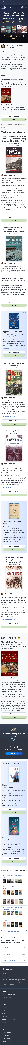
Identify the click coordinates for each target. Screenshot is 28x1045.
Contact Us (5, 1016)
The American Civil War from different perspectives (12, 887)
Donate (4, 1022)
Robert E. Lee (6, 954)
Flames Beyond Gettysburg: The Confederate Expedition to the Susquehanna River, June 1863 (14, 229)
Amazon (14, 119)
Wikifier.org (14, 976)
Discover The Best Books (8, 994)
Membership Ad (23, 312)
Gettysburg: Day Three (14, 431)
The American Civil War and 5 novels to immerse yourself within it (12, 908)
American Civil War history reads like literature (12, 919)
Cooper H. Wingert (19, 22)
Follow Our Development (8, 997)
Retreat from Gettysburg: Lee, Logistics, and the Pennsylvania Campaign (14, 560)
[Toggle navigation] (25, 7)
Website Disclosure (7, 1041)
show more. (12, 113)
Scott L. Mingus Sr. (14, 233)
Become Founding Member (9, 1019)
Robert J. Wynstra (15, 145)
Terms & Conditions (7, 1038)
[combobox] (18, 7)
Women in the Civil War (8, 898)
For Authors (5, 1010)
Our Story (4, 1007)
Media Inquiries (6, 1013)
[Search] (18, 7)
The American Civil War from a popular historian (12, 876)
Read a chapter (15, 116)
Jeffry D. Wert (14, 433)
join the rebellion (17, 125)
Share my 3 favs (15, 753)
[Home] (6, 7)
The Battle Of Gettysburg (9, 948)
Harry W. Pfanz (14, 367)
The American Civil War (9, 960)
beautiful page (11, 739)
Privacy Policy (5, 1035)
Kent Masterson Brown (14, 564)
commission (20, 124)
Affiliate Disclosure (7, 1032)
